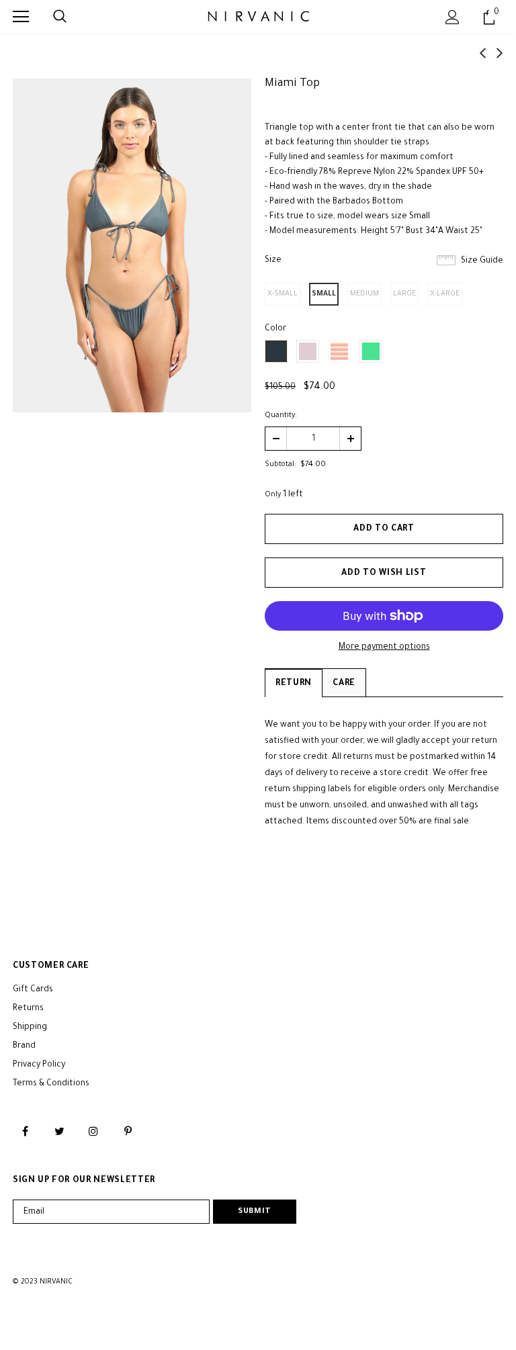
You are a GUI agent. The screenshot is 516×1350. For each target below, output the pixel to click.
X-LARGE (445, 294)
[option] (132, 245)
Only (273, 495)
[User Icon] (452, 17)
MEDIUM (364, 294)
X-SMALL (282, 294)
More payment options (384, 647)
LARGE (404, 294)
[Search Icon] (60, 17)
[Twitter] (59, 1132)
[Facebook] (25, 1132)
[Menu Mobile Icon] (21, 17)
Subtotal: (280, 465)
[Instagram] (93, 1132)
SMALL (324, 294)
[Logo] (257, 16)
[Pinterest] (128, 1132)
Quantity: (281, 416)
